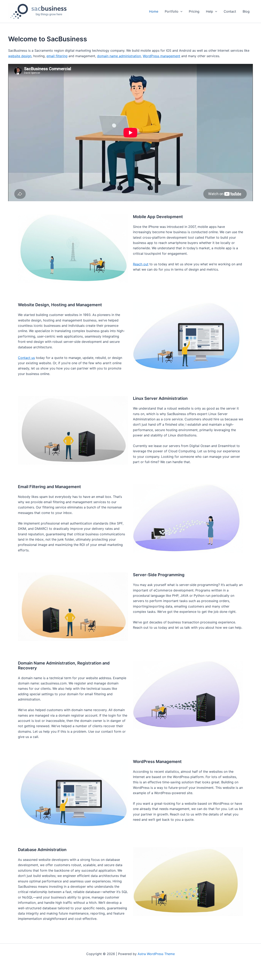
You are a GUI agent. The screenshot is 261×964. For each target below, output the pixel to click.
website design (19, 56)
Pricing (194, 11)
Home (153, 11)
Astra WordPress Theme (156, 954)
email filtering (56, 56)
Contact (230, 11)
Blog (246, 11)
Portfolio (171, 11)
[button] (180, 11)
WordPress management (161, 56)
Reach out (140, 264)
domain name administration (119, 56)
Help (209, 11)
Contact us (26, 358)
